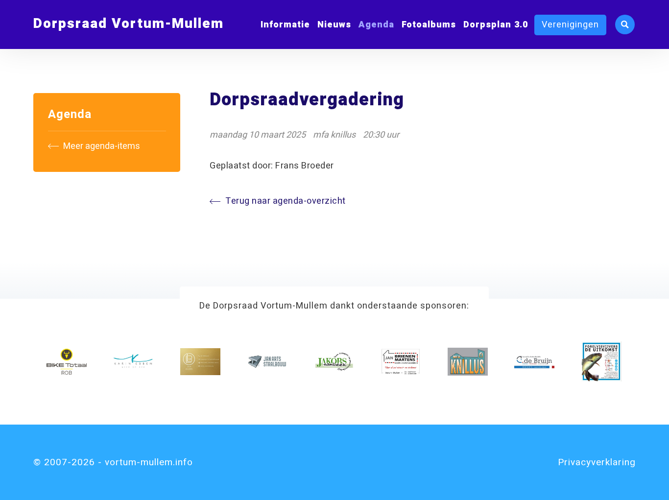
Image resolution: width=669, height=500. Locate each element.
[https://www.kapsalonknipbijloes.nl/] (200, 361)
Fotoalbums (429, 24)
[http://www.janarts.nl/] (267, 361)
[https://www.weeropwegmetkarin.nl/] (133, 361)
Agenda (376, 24)
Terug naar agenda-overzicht (285, 201)
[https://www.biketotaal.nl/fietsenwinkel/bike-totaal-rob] (67, 361)
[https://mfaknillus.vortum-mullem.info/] (468, 361)
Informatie (285, 24)
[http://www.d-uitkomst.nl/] (601, 361)
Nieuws (334, 24)
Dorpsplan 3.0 (495, 24)
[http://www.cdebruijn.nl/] (534, 361)
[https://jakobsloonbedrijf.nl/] (334, 361)
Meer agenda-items (100, 146)
